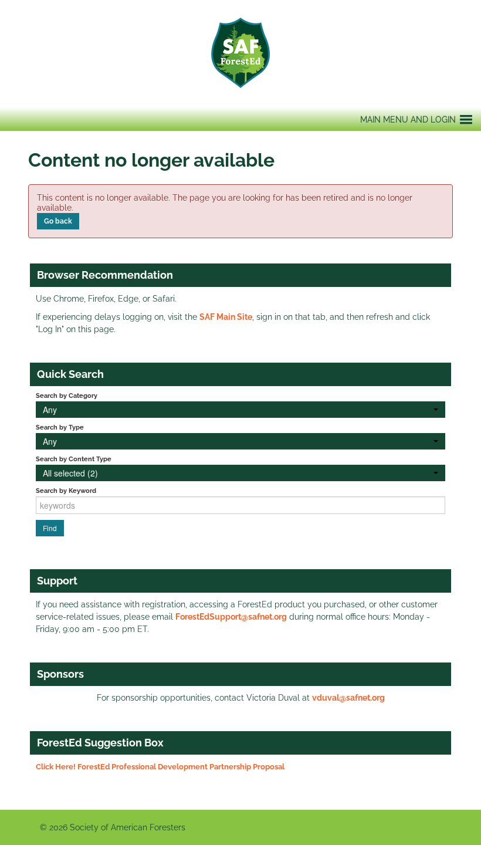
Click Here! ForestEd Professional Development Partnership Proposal (160, 766)
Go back (58, 221)
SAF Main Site (225, 317)
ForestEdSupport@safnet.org (231, 616)
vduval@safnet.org (348, 697)
